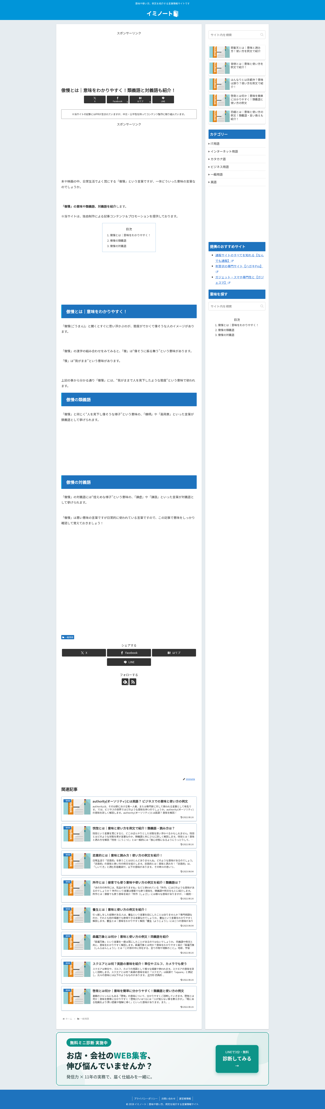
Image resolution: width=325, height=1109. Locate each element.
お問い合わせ (168, 1098)
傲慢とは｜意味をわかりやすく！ (130, 235)
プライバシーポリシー (146, 1098)
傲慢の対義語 (118, 246)
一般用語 (69, 637)
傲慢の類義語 (118, 240)
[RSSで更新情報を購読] (132, 681)
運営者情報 (185, 1098)
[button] (262, 35)
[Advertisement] (129, 59)
